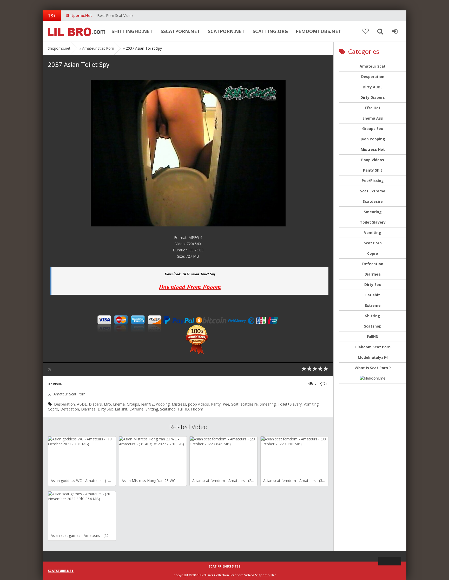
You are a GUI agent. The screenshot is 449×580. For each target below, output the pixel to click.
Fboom (197, 409)
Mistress (179, 404)
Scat (235, 404)
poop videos (198, 404)
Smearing (268, 404)
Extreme (136, 409)
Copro (53, 409)
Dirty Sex (105, 409)
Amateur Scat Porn (98, 48)
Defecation (69, 409)
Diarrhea (88, 409)
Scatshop (168, 409)
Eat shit (121, 409)
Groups (133, 404)
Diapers (95, 404)
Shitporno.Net (265, 575)
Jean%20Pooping (155, 404)
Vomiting (311, 404)
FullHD (183, 409)
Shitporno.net (75, 31)
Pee (226, 404)
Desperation (64, 404)
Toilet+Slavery (290, 404)
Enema (119, 404)
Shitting (152, 409)
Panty (216, 404)
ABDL (82, 404)
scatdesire (249, 404)
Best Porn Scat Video (115, 15)
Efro (107, 404)
